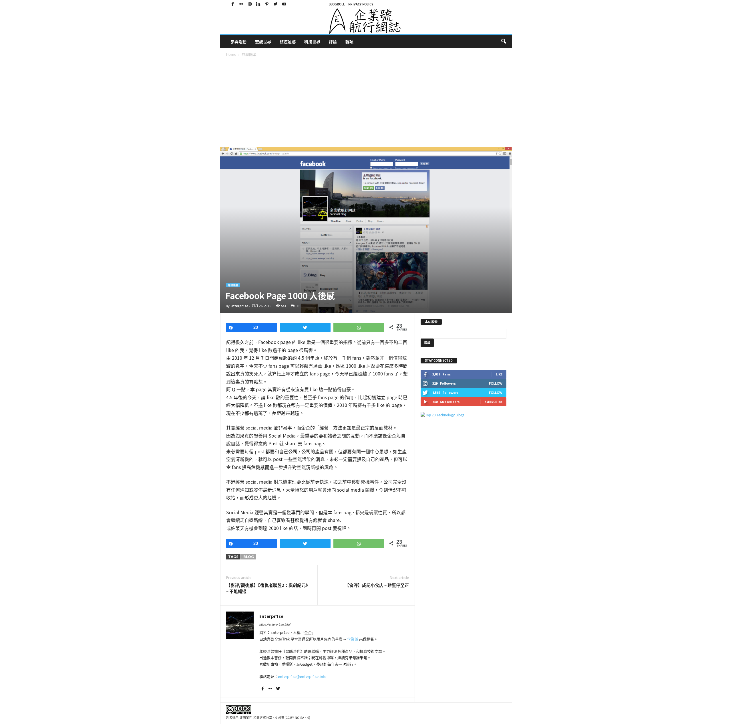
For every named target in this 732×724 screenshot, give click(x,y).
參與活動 (238, 41)
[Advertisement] (372, 104)
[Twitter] (275, 4)
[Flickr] (241, 4)
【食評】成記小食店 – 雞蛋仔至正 (377, 585)
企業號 (352, 639)
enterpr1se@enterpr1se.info (302, 676)
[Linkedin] (258, 4)
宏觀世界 (263, 41)
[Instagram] (249, 4)
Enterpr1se (239, 306)
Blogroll (337, 4)
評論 (333, 41)
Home (231, 54)
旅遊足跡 (288, 41)
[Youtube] (284, 4)
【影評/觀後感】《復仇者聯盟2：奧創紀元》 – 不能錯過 (268, 588)
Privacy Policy (360, 4)
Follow (495, 383)
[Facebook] (232, 4)
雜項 (349, 41)
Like (499, 374)
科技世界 (312, 41)
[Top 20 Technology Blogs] (463, 415)
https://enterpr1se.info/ (275, 624)
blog (248, 556)
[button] (503, 41)
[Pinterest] (267, 4)
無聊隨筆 (233, 285)
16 (298, 305)
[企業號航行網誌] (366, 21)
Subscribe (493, 401)
